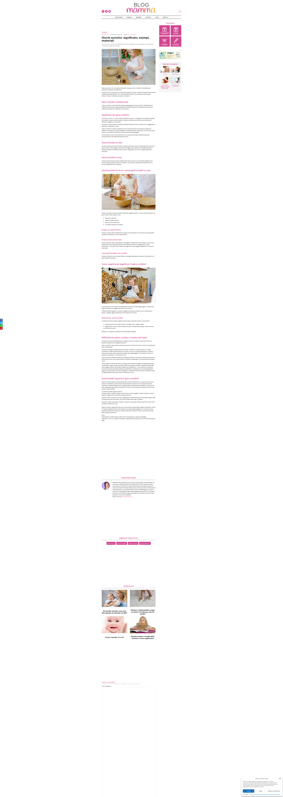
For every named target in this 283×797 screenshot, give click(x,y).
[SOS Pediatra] (175, 69)
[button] (280, 778)
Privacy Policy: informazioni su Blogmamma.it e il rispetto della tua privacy (264, 794)
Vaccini (165, 74)
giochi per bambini (121, 543)
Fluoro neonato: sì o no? (114, 637)
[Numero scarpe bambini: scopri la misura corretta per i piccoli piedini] (143, 598)
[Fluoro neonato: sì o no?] (114, 624)
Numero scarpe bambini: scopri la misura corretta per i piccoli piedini (143, 612)
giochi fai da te (111, 543)
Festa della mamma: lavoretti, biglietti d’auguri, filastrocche (165, 86)
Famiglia (129, 17)
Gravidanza (119, 17)
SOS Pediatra (175, 74)
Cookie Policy (245, 794)
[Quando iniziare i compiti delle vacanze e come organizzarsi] (143, 624)
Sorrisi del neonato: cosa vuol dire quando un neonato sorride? (114, 612)
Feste (157, 17)
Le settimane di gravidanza (175, 85)
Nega (260, 791)
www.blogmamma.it (127, 496)
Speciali (165, 17)
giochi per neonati (133, 543)
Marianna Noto (105, 34)
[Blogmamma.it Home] (141, 8)
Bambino (139, 17)
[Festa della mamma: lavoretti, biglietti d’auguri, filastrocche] (165, 80)
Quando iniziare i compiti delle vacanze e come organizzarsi (142, 637)
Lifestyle (148, 17)
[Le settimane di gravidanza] (175, 80)
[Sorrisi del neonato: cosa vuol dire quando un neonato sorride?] (114, 598)
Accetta (248, 791)
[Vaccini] (165, 69)
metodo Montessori (145, 543)
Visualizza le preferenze (274, 791)
